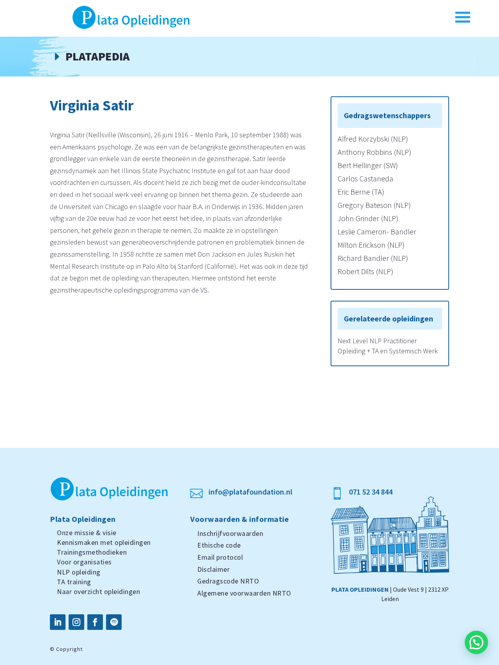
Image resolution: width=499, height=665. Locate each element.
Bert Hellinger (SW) (368, 165)
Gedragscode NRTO (228, 580)
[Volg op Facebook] (95, 622)
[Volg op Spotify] (114, 622)
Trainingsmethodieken (92, 552)
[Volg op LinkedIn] (57, 622)
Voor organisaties (84, 561)
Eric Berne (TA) (361, 192)
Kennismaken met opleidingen (104, 542)
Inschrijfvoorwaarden (230, 533)
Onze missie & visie (87, 532)
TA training (74, 581)
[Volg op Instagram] (76, 622)
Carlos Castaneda (365, 178)
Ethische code (219, 545)
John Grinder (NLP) (368, 218)
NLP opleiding (79, 571)
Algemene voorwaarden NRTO (244, 593)
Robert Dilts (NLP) (365, 271)
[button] (476, 642)
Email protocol (220, 557)
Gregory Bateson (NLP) (374, 205)
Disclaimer (213, 569)
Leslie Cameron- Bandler (377, 231)
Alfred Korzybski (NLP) (373, 139)
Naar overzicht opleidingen (98, 591)
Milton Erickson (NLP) (371, 245)
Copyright (69, 649)
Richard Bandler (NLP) (373, 258)
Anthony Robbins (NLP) (374, 152)
